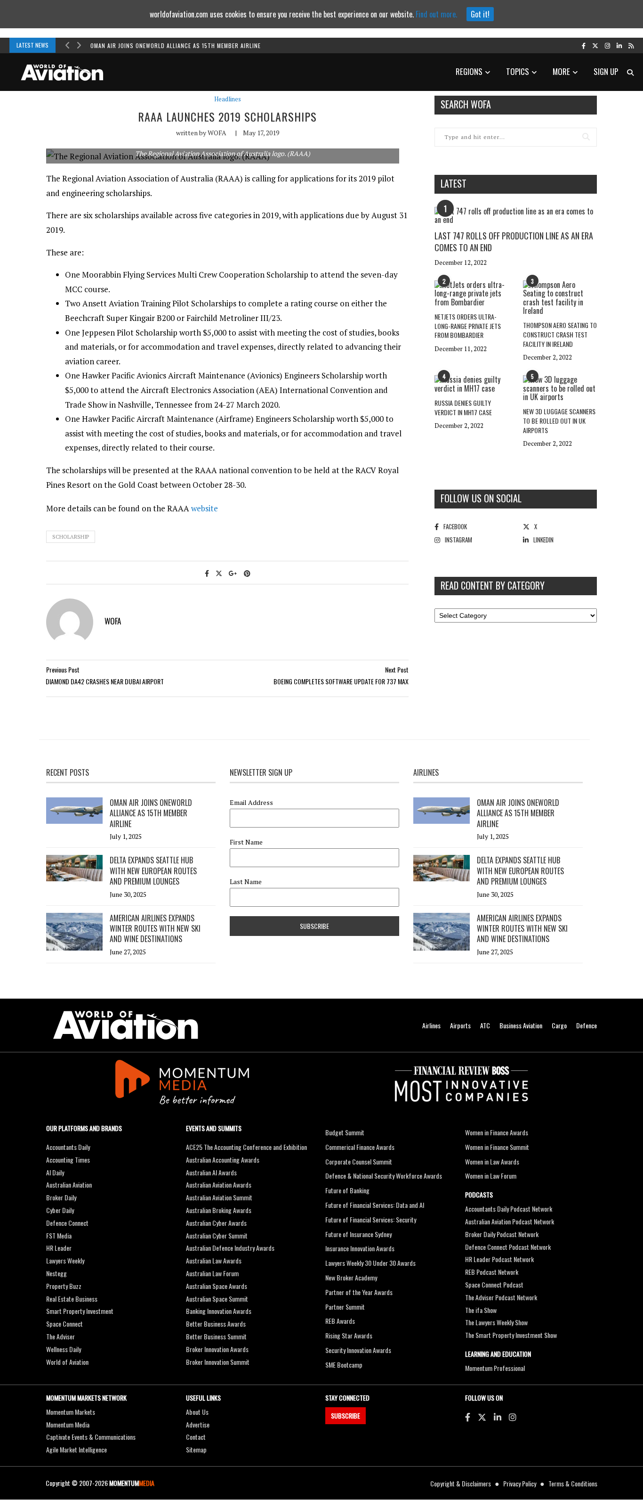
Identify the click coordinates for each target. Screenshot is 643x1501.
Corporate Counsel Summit (358, 1161)
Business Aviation (520, 1025)
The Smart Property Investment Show (511, 1335)
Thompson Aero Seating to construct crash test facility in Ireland (560, 334)
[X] (482, 1417)
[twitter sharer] (219, 573)
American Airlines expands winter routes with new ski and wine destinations (155, 928)
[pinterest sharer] (247, 573)
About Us (197, 1412)
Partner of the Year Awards (359, 1292)
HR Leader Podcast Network (499, 1259)
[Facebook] (467, 1417)
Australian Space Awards (216, 1286)
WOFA (217, 132)
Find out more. (436, 14)
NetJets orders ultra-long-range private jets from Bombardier (467, 326)
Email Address (251, 802)
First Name (246, 842)
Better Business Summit (216, 1336)
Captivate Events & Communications (91, 1437)
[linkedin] (619, 45)
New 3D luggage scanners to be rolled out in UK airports (559, 420)
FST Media (59, 1235)
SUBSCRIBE (345, 1415)
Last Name (246, 882)
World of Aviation (67, 1362)
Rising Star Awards (348, 1335)
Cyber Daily (60, 1210)
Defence (586, 1025)
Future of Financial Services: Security (370, 1219)
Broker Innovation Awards (217, 1349)
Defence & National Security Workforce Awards (383, 1176)
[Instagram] (512, 1417)
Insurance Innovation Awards (359, 1248)
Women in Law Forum (490, 1176)
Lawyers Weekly (65, 1260)
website (204, 508)
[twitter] (595, 45)
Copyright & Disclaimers (460, 1483)
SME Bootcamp (343, 1365)
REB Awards (340, 1321)
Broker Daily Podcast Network (502, 1234)
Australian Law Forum (212, 1273)
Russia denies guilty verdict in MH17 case (463, 407)
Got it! (480, 14)
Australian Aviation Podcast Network (509, 1221)
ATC (485, 1025)
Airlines (431, 1025)
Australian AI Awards (211, 1172)
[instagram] (607, 45)
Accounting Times (68, 1160)
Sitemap (196, 1449)
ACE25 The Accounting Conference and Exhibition (246, 1147)
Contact (196, 1437)
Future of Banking (347, 1190)
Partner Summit (345, 1307)
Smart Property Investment (79, 1311)
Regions (469, 71)
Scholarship (70, 536)
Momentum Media (67, 1424)
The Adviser (60, 1336)
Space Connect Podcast (494, 1284)
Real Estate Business (71, 1299)
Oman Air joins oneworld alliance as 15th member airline (175, 45)
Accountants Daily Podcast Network (508, 1209)
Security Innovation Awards (358, 1350)
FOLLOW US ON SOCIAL (481, 498)
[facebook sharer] (207, 573)
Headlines (227, 99)
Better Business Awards (216, 1324)
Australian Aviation (69, 1184)
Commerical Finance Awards (359, 1147)
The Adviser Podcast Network (501, 1297)
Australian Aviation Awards (218, 1184)
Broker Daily (61, 1197)
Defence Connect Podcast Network (508, 1247)
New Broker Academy (351, 1277)
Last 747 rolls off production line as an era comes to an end (513, 242)
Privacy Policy (519, 1483)
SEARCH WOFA (466, 104)
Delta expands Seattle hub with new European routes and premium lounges (153, 870)
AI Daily (55, 1172)
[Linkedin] (497, 1417)
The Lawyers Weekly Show (496, 1322)
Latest (453, 183)
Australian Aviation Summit (219, 1197)
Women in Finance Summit (497, 1147)
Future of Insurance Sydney (358, 1234)
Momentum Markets (70, 1412)
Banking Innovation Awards (218, 1311)
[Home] (125, 1025)
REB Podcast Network (491, 1272)
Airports (460, 1025)
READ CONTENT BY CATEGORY (493, 585)
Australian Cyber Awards (216, 1223)
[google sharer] (233, 573)
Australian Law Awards (213, 1260)
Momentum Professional (495, 1368)
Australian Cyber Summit (217, 1235)
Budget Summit (344, 1132)
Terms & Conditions (572, 1483)
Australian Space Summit (217, 1299)
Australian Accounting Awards (222, 1160)
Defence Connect (67, 1223)
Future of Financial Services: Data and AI (374, 1205)
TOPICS (517, 71)
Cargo (559, 1025)
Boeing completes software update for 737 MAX (341, 681)
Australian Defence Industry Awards (230, 1248)
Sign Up (606, 71)
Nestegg (56, 1273)
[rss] (631, 45)
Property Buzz (63, 1286)
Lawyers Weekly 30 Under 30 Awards (370, 1263)
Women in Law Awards (492, 1161)
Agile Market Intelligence (76, 1449)
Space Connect (64, 1324)
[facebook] (584, 45)
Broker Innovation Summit (217, 1362)
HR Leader (59, 1248)
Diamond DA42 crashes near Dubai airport (105, 681)
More (561, 71)
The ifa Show (481, 1310)
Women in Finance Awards (496, 1132)
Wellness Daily (63, 1349)
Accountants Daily (68, 1147)
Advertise (197, 1424)
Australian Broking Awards (218, 1210)
